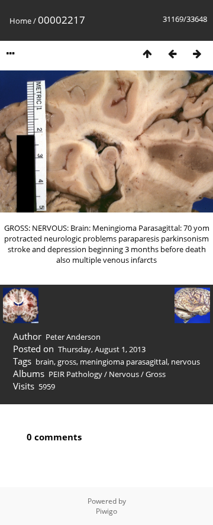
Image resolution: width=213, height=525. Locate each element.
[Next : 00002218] (197, 53)
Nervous (124, 374)
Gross (156, 374)
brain (45, 361)
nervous (185, 361)
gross (66, 361)
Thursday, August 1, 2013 (102, 349)
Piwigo (106, 511)
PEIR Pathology (75, 374)
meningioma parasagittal (123, 361)
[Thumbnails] (147, 53)
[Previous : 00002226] (172, 53)
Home (20, 20)
